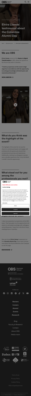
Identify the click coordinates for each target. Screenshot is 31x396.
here (13, 200)
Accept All (15, 209)
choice (15, 205)
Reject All (15, 213)
